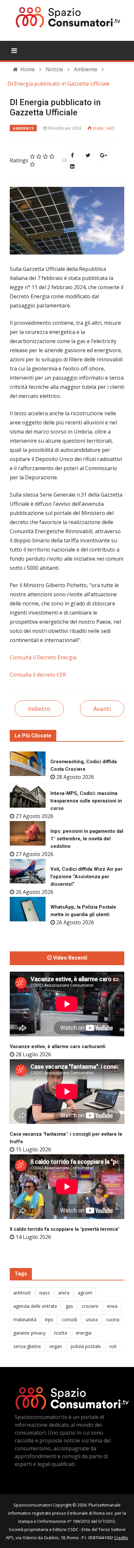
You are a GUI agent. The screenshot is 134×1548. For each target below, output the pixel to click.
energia (83, 1333)
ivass (44, 1293)
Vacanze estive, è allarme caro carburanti (57, 1046)
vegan (55, 1346)
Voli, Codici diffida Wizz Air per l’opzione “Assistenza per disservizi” (86, 876)
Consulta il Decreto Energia (43, 657)
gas (69, 1306)
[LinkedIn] (72, 166)
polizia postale (86, 1346)
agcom (85, 1293)
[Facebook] (72, 154)
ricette (60, 1333)
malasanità (24, 1319)
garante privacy (29, 1333)
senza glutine (27, 1346)
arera (63, 1293)
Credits (121, 1537)
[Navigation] (14, 50)
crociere (90, 1306)
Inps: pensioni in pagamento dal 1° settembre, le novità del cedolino (86, 838)
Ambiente (23, 128)
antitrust (22, 1293)
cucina (112, 1319)
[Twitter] (87, 154)
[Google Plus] (103, 154)
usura (92, 1319)
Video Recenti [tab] (69, 958)
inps (49, 1319)
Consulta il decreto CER (38, 674)
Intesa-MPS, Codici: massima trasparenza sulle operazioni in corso (86, 800)
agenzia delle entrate (35, 1306)
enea (112, 1306)
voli (112, 1346)
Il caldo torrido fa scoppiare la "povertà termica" (64, 1229)
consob (69, 1319)
